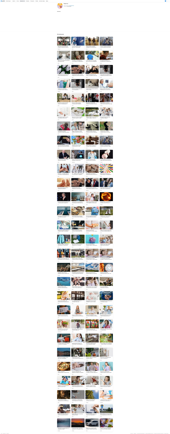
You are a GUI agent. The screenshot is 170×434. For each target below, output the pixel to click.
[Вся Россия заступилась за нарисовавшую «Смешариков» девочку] (106, 170)
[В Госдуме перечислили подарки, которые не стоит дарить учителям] (63, 340)
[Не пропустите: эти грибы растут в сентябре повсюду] (106, 297)
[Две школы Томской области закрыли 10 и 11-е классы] (78, 241)
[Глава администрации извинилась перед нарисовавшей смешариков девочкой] (63, 128)
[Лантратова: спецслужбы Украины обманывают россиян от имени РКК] (92, 100)
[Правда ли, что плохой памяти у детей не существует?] (63, 382)
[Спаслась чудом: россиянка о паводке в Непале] (92, 354)
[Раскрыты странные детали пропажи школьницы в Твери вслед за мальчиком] (106, 142)
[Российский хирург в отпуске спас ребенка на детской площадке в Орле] (63, 114)
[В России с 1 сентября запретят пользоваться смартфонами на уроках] (63, 170)
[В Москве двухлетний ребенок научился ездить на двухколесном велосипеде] (78, 326)
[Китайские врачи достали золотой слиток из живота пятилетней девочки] (92, 156)
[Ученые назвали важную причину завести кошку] (92, 85)
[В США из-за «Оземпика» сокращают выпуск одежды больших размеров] (63, 85)
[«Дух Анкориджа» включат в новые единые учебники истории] (92, 184)
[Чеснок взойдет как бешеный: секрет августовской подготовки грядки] (106, 156)
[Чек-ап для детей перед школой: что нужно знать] (106, 326)
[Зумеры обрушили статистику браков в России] (78, 411)
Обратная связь (166, 433)
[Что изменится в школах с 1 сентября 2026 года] (78, 297)
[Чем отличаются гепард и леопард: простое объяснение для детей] (63, 396)
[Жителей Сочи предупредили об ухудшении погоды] (63, 425)
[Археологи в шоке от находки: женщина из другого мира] (78, 114)
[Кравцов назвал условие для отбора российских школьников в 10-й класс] (78, 255)
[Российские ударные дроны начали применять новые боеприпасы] (92, 340)
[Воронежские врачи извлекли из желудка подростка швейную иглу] (63, 227)
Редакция (135, 433)
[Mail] (1, 1)
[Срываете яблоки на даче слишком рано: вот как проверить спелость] (78, 142)
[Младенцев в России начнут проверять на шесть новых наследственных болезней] (92, 297)
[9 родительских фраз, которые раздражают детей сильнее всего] (78, 71)
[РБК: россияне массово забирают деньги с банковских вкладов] (92, 241)
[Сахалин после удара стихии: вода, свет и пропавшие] (63, 354)
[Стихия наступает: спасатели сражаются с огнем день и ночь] (78, 425)
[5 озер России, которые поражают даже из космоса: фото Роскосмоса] (106, 128)
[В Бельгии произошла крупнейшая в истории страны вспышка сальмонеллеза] (92, 227)
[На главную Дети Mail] (3, 1)
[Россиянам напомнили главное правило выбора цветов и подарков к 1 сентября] (106, 312)
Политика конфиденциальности (149, 433)
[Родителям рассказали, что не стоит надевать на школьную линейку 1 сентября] (92, 198)
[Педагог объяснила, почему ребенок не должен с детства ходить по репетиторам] (78, 128)
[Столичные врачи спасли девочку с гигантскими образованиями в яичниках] (78, 43)
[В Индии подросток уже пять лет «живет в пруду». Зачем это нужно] (92, 114)
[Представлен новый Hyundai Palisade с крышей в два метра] (92, 425)
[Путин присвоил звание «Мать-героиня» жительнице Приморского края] (63, 156)
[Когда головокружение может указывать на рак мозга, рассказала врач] (78, 156)
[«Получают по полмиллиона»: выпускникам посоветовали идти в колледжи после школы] (78, 198)
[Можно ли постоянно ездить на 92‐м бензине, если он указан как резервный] (63, 255)
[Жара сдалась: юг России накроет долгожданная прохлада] (106, 100)
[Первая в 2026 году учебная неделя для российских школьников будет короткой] (106, 241)
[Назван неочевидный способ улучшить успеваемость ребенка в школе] (92, 312)
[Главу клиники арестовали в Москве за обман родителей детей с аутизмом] (78, 227)
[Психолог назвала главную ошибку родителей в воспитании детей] (78, 312)
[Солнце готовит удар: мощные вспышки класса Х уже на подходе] (106, 198)
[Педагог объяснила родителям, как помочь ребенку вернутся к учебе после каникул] (106, 227)
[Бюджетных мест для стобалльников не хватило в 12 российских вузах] (78, 354)
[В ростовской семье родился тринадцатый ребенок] (63, 184)
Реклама (7, 433)
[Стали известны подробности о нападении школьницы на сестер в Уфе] (106, 71)
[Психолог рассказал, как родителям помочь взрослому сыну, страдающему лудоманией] (92, 326)
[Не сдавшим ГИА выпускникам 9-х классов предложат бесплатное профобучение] (78, 269)
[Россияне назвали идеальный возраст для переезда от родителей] (92, 411)
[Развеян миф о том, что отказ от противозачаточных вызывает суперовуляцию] (92, 283)
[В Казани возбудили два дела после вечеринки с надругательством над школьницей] (78, 85)
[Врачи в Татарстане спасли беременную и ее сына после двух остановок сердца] (106, 85)
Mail (1, 433)
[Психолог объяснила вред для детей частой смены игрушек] (106, 425)
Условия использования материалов (159, 433)
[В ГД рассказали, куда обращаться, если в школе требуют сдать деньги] (78, 184)
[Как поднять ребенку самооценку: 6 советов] (106, 283)
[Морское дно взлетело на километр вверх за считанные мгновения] (92, 269)
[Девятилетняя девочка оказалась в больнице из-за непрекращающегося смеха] (63, 57)
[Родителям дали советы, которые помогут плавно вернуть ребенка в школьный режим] (92, 255)
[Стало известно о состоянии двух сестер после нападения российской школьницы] (92, 57)
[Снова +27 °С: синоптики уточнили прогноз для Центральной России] (92, 396)
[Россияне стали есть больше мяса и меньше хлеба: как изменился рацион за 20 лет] (63, 326)
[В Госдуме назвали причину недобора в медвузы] (106, 114)
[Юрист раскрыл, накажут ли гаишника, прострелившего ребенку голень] (92, 142)
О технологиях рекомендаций (141, 433)
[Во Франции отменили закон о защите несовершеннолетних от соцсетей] (78, 382)
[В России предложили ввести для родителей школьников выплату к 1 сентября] (92, 213)
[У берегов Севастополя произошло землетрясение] (63, 283)
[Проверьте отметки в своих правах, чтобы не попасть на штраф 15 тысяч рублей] (63, 312)
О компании (4, 433)
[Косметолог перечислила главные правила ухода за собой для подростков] (106, 368)
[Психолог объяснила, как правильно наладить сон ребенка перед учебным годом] (78, 368)
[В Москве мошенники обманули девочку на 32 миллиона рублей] (63, 142)
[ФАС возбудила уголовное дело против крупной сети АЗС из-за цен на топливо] (106, 411)
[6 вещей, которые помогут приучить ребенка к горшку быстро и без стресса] (92, 382)
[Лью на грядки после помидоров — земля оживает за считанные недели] (106, 340)
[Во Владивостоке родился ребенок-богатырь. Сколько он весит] (92, 170)
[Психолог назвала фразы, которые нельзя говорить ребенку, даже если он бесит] (78, 100)
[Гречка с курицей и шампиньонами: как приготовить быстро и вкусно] (63, 368)
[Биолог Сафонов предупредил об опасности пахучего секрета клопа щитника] (106, 382)
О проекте (131, 433)
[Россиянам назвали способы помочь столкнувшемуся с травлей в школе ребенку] (63, 100)
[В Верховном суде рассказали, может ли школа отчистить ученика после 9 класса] (63, 411)
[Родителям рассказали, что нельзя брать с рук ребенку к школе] (78, 340)
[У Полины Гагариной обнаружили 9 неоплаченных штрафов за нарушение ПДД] (63, 198)
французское (71, 5)
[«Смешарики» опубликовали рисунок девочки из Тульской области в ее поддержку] (78, 396)
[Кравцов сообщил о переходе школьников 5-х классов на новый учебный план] (63, 241)
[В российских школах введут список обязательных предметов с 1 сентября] (78, 213)
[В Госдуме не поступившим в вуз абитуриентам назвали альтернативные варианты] (63, 213)
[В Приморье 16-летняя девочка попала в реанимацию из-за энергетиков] (63, 71)
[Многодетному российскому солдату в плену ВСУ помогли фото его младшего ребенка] (63, 43)
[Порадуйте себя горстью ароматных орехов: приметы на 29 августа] (63, 269)
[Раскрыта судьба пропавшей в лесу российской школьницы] (106, 43)
